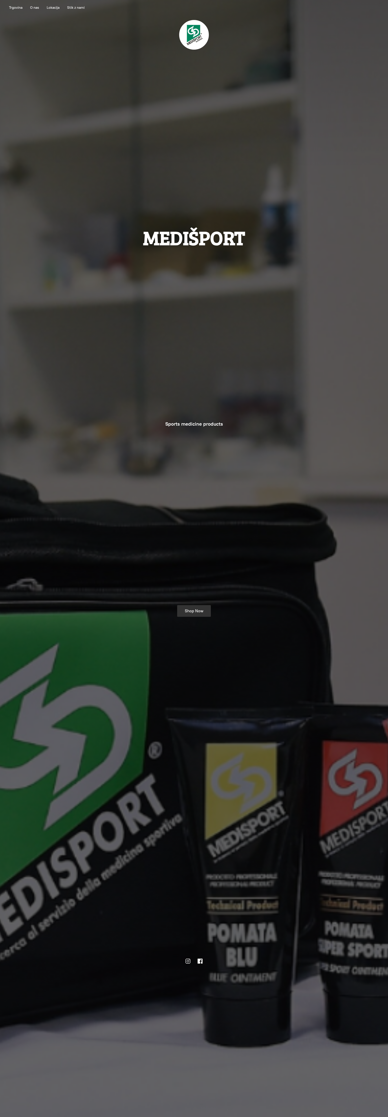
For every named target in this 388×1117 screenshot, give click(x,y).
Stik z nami (76, 7)
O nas (34, 7)
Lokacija (53, 7)
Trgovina (15, 7)
